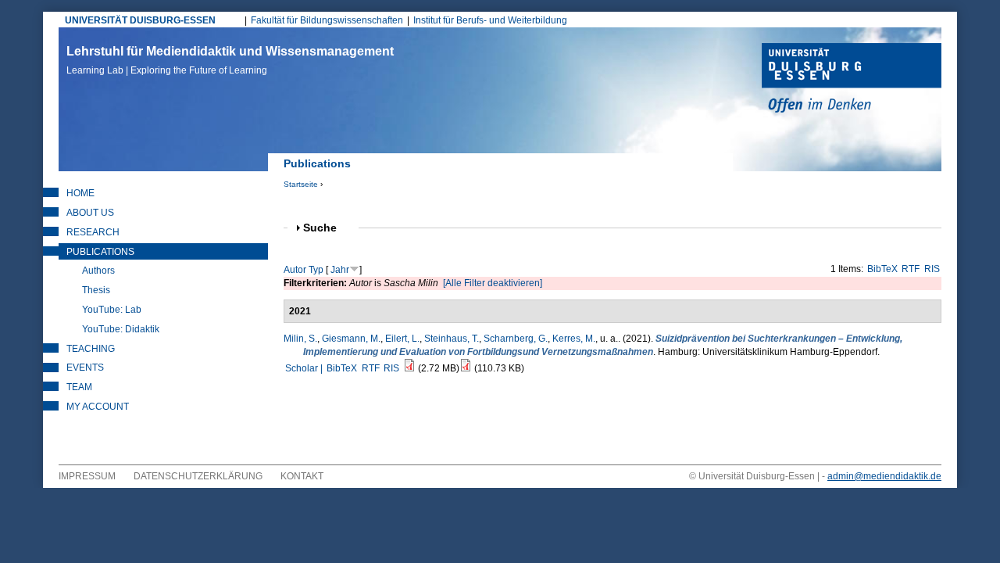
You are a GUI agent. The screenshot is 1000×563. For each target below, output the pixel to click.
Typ (316, 269)
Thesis (96, 290)
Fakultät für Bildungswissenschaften (327, 20)
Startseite (301, 184)
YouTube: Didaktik (120, 329)
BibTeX (882, 269)
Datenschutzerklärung (198, 476)
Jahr (339, 269)
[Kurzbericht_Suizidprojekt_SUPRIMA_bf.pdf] (465, 368)
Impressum (87, 476)
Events (85, 367)
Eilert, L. (402, 338)
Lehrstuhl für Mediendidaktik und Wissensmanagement (230, 60)
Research (93, 232)
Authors (98, 270)
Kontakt (301, 476)
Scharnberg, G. (516, 338)
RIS (932, 269)
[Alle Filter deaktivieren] (492, 283)
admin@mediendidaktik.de (884, 476)
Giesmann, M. (351, 338)
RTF (911, 269)
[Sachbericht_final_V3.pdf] (409, 368)
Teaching (90, 348)
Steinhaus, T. (451, 338)
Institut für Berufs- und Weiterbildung (490, 20)
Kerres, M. (573, 338)
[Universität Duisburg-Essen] (851, 80)
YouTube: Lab (111, 309)
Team (79, 387)
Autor (295, 269)
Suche (326, 228)
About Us (90, 212)
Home (80, 193)
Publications (100, 251)
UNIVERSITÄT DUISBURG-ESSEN (140, 20)
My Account (97, 406)
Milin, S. (300, 338)
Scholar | (305, 368)
